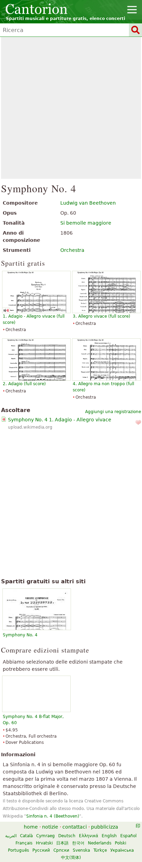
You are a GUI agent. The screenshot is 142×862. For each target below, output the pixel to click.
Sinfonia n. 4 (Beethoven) (52, 816)
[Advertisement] (71, 108)
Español (128, 835)
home (31, 827)
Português (18, 850)
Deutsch (66, 835)
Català (26, 835)
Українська (122, 850)
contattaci (74, 827)
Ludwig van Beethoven (88, 203)
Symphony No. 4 (20, 635)
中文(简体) (71, 857)
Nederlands (99, 843)
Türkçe (100, 850)
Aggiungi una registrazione (113, 411)
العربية (11, 835)
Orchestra (72, 250)
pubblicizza (104, 827)
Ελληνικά (88, 835)
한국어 (78, 843)
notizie (50, 827)
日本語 (62, 843)
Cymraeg (45, 835)
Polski (120, 843)
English (109, 835)
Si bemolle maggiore (85, 223)
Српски (61, 850)
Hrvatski (44, 843)
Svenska (81, 850)
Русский (41, 850)
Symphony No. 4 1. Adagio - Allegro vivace (59, 419)
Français (24, 843)
